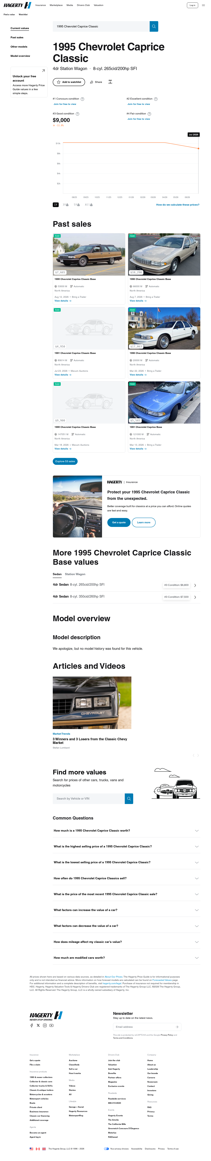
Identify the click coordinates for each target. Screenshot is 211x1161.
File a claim (35, 1065)
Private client (36, 1107)
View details (61, 300)
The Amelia (113, 1120)
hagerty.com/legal (112, 983)
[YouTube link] (51, 1025)
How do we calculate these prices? (177, 204)
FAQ (149, 1107)
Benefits (112, 1073)
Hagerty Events (115, 1115)
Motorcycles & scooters (41, 1094)
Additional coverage (39, 1120)
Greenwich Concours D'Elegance (123, 1128)
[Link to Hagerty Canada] (38, 1149)
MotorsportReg (76, 1115)
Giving (150, 1095)
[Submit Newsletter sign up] (177, 1027)
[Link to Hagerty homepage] (46, 1016)
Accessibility (136, 1149)
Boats (32, 1103)
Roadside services (117, 1099)
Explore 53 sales (65, 461)
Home (150, 1060)
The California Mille (117, 1124)
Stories (72, 1090)
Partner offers (114, 1077)
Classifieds (74, 1065)
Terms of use (173, 1149)
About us (151, 1065)
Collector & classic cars (41, 1081)
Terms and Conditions (123, 1038)
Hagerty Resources (78, 1111)
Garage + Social (76, 1107)
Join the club (114, 1060)
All (70, 1094)
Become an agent (38, 1133)
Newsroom (152, 1082)
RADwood (113, 1137)
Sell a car (73, 1069)
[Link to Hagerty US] (31, 1149)
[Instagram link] (45, 1025)
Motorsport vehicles (39, 1099)
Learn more (143, 522)
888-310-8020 (114, 1103)
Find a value (9, 14)
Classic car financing (39, 1116)
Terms (150, 1116)
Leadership (152, 1069)
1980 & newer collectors (41, 1077)
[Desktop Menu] (203, 5)
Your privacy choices (119, 1149)
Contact (151, 1086)
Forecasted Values (162, 980)
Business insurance (39, 1111)
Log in (192, 5)
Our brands (152, 1073)
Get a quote (119, 522)
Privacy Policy (167, 1035)
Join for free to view (65, 104)
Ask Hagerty (114, 1069)
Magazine (112, 1082)
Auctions (73, 1060)
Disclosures (150, 1149)
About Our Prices (113, 976)
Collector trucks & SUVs (41, 1086)
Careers (151, 1077)
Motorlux (112, 1133)
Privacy (151, 1111)
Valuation (112, 1065)
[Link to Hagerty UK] (44, 1149)
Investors (151, 1090)
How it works (75, 1073)
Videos (72, 1086)
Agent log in (35, 1137)
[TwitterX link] (38, 1025)
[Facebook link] (31, 1025)
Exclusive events (116, 1086)
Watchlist (23, 14)
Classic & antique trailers (41, 1090)
